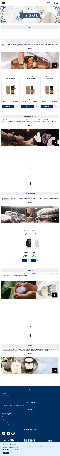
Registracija (4, 393)
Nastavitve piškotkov (16, 452)
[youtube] (8, 433)
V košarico (8, 106)
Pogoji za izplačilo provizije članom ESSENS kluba (13, 405)
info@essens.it (5, 424)
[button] (58, 90)
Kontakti (30, 410)
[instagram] (13, 433)
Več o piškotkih (6, 449)
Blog (3, 397)
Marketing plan (5, 395)
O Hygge (30, 27)
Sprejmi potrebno (14, 449)
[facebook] (4, 433)
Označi (30, 48)
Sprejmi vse (6, 452)
